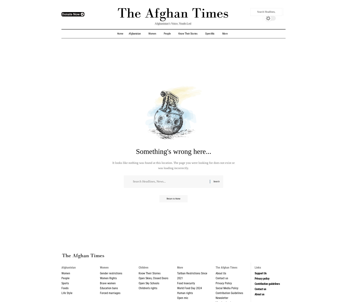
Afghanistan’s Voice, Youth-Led (173, 23)
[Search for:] (170, 181)
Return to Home (173, 198)
